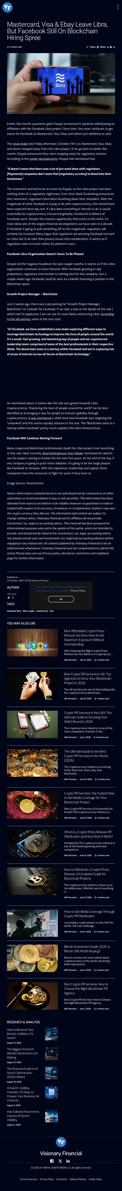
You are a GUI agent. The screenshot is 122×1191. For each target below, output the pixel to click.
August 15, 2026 (14, 1043)
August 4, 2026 (13, 1125)
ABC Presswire (70, 660)
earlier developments (44, 159)
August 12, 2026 (14, 1062)
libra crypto (28, 611)
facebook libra (14, 611)
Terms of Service (28, 1179)
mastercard (42, 611)
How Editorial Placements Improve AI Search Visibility (23, 1116)
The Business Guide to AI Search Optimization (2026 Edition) (22, 1073)
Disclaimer (62, 1179)
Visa (51, 611)
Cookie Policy (95, 1179)
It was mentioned (39, 418)
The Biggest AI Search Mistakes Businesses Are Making (22, 1053)
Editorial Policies (78, 1179)
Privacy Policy (78, 590)
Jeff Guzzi (11, 594)
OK (61, 599)
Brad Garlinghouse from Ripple (63, 453)
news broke (20, 144)
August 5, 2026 (13, 1105)
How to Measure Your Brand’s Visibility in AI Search (20, 1034)
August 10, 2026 (14, 1082)
